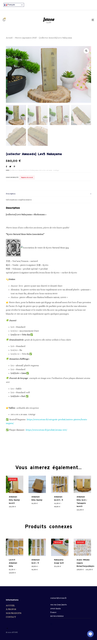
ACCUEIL (10, 605)
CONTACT (11, 617)
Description (10, 194)
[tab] (48, 194)
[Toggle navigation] (79, 20)
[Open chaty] (90, 634)
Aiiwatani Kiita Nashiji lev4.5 (14, 500)
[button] (86, 51)
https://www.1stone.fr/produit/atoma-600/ (46, 430)
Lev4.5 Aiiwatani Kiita (13, 563)
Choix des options (61, 505)
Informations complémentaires (19, 200)
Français (11, 5)
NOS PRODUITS (13, 613)
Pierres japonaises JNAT (26, 38)
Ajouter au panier (39, 502)
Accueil (9, 38)
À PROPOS (11, 609)
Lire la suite (16, 507)
